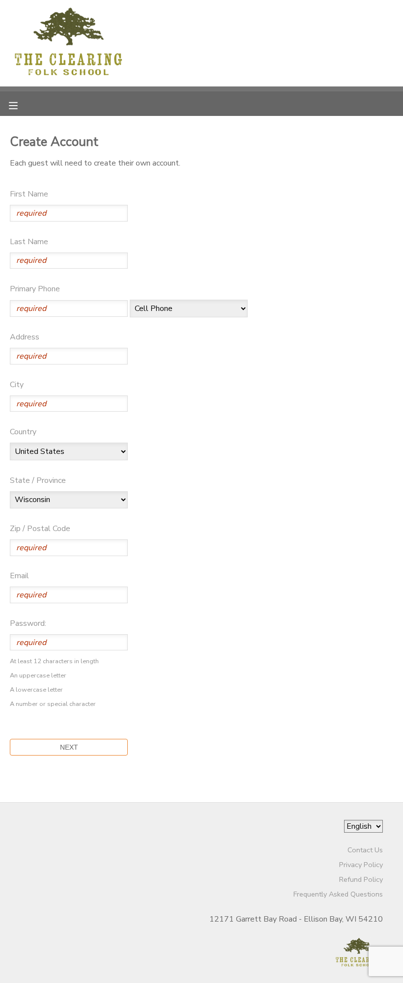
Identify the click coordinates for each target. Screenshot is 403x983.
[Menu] (20, 104)
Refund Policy (361, 879)
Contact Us (365, 850)
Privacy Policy (361, 865)
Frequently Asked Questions (338, 894)
